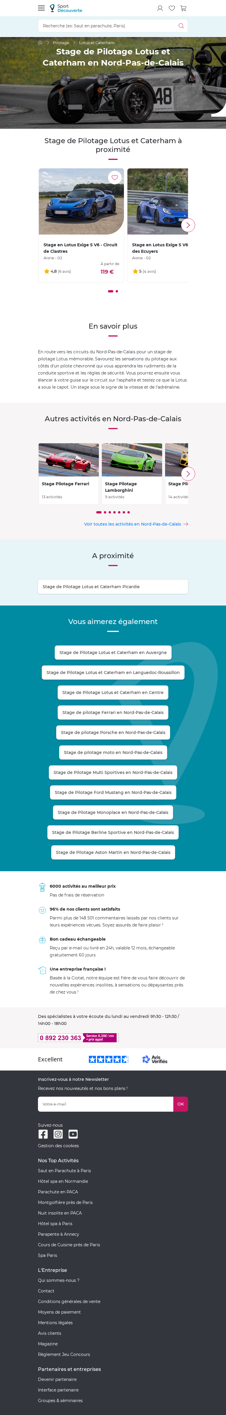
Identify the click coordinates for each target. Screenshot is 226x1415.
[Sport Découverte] (66, 8)
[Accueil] (40, 42)
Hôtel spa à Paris (55, 1223)
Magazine (48, 1344)
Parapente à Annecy (58, 1234)
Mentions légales (55, 1322)
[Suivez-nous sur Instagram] (58, 1134)
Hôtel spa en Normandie (63, 1181)
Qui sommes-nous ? (58, 1280)
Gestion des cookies (58, 1145)
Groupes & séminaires (60, 1400)
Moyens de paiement (59, 1312)
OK (180, 1104)
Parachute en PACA (58, 1192)
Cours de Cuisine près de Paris (69, 1244)
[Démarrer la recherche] (181, 25)
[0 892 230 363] (113, 1037)
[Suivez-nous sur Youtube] (73, 1134)
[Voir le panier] (183, 8)
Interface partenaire (58, 1390)
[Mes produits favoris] (171, 8)
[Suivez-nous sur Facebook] (43, 1134)
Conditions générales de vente (69, 1301)
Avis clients (49, 1333)
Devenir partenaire (57, 1379)
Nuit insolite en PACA (60, 1213)
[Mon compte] (160, 8)
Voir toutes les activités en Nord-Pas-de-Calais (132, 524)
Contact (46, 1291)
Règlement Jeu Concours (64, 1354)
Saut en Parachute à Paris (64, 1170)
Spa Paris (47, 1255)
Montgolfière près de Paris (65, 1202)
